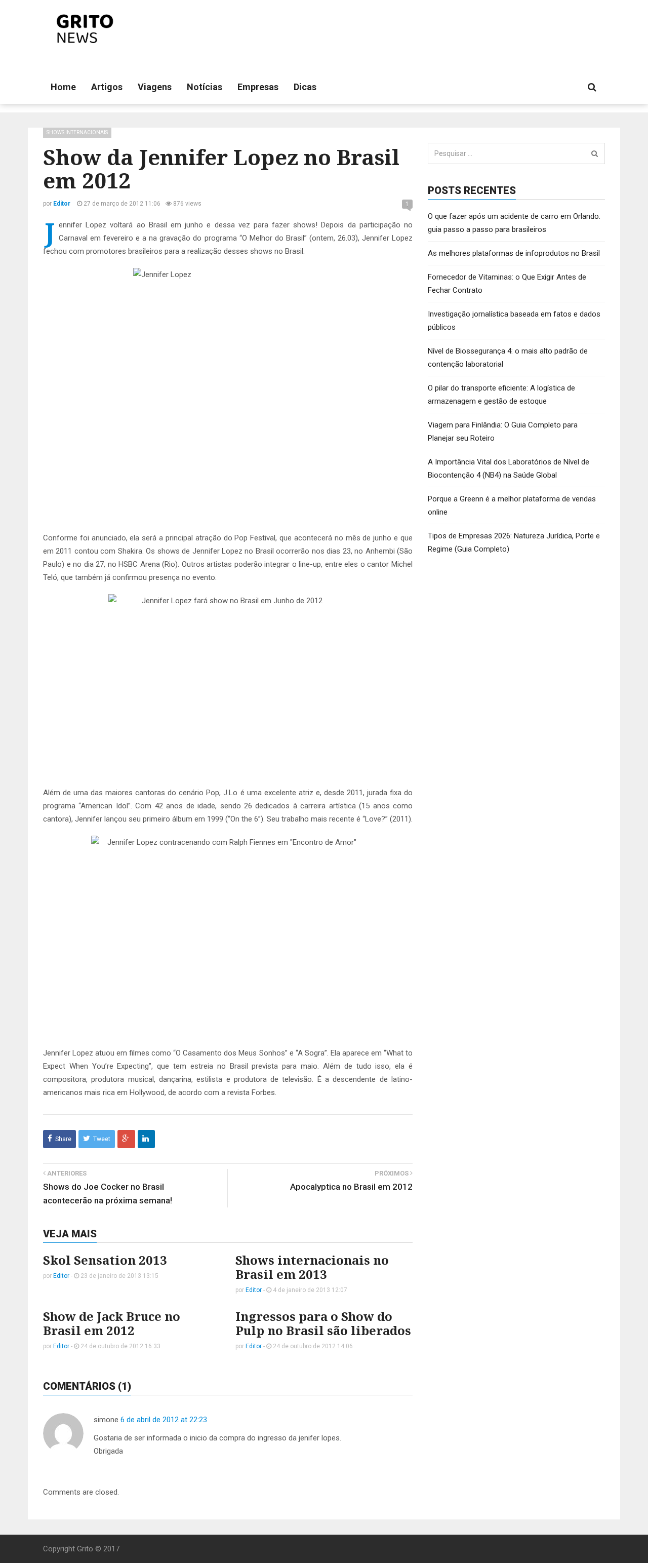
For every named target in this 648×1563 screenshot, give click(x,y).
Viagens (155, 87)
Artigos (107, 87)
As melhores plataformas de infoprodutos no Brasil (514, 253)
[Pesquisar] (594, 153)
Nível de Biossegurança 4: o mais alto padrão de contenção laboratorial (508, 357)
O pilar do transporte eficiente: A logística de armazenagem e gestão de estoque (501, 394)
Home (63, 87)
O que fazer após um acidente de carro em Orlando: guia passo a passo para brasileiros (514, 223)
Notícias (204, 87)
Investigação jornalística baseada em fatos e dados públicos (514, 320)
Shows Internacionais (77, 132)
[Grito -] (87, 29)
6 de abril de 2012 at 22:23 (163, 1419)
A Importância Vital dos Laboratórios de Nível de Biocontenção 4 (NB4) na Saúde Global (508, 468)
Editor (61, 1275)
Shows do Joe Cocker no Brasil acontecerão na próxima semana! (107, 1193)
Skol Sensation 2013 (105, 1260)
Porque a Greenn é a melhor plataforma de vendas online (512, 505)
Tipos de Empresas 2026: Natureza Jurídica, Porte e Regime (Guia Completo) (514, 542)
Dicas (305, 87)
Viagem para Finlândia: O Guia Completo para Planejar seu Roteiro (503, 431)
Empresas (257, 87)
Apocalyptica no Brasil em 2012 (351, 1187)
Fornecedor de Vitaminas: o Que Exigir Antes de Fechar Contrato (507, 283)
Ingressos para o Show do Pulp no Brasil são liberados (323, 1323)
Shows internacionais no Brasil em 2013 (312, 1267)
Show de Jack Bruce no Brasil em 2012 (111, 1323)
